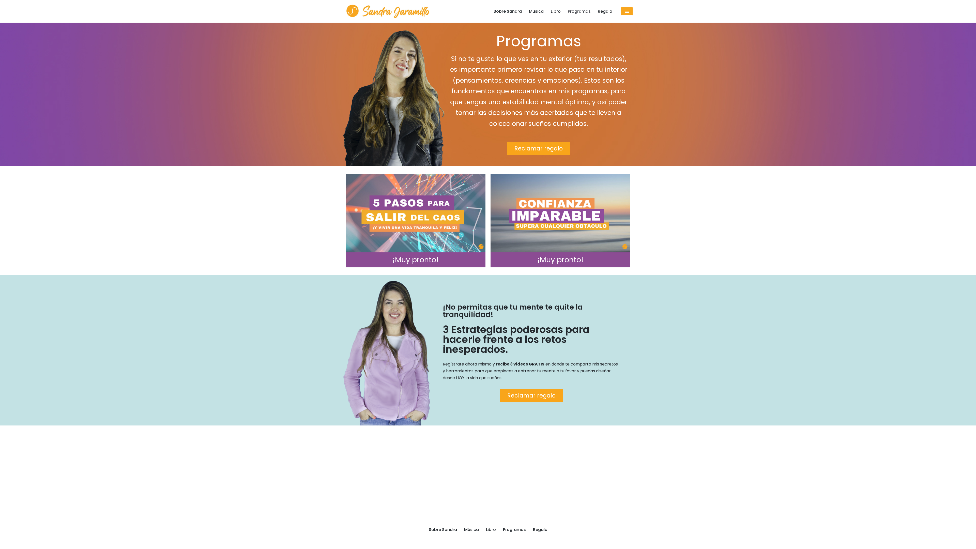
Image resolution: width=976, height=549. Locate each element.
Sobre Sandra (508, 11)
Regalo (605, 11)
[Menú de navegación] (627, 11)
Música (536, 11)
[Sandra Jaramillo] (387, 11)
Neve (348, 542)
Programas (579, 11)
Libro (556, 11)
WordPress (406, 542)
